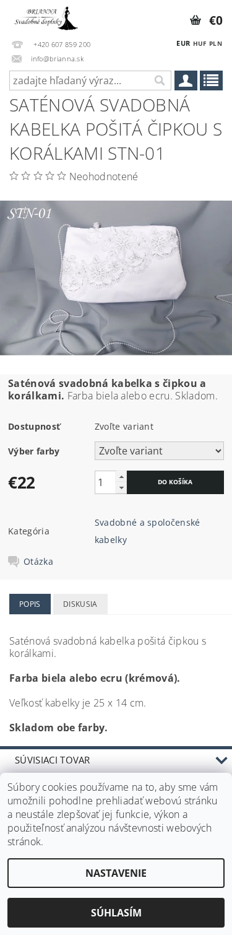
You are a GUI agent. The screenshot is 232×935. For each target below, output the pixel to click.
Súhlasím (116, 913)
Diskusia (80, 604)
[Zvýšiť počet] (121, 476)
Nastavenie (116, 873)
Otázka (38, 561)
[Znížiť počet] (121, 488)
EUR (183, 43)
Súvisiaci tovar (52, 760)
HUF (200, 43)
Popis (30, 604)
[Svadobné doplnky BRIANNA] (45, 16)
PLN (215, 43)
